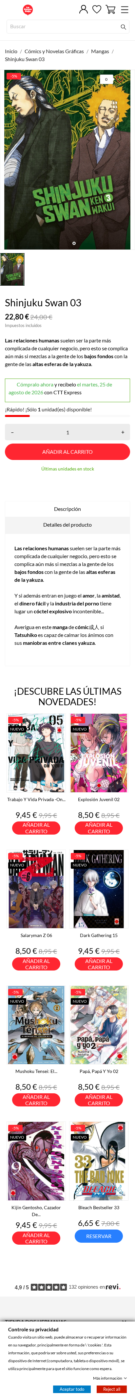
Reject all (111, 1389)
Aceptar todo (72, 1389)
